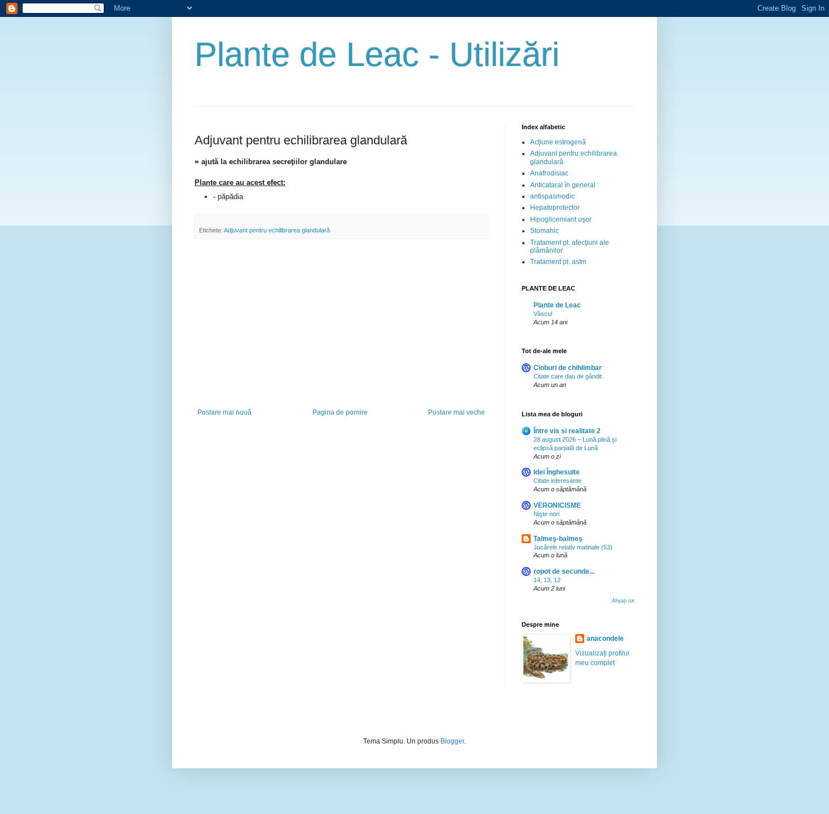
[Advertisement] (341, 323)
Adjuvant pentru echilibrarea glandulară (277, 230)
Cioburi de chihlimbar (567, 368)
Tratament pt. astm (558, 262)
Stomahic (544, 231)
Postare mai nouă (224, 412)
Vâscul (542, 313)
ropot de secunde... (563, 571)
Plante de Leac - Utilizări (377, 54)
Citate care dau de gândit (567, 376)
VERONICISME (557, 505)
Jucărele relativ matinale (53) (572, 547)
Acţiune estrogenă (558, 142)
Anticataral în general (563, 185)
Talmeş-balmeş (558, 539)
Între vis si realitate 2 (567, 431)
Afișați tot (623, 601)
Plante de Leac (557, 305)
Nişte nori (546, 514)
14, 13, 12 (547, 580)
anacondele (605, 639)
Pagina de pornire (340, 412)
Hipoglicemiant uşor (561, 219)
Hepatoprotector (555, 208)
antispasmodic (552, 196)
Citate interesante (557, 480)
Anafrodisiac (549, 173)
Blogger (452, 741)
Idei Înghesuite (556, 472)
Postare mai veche (456, 412)
